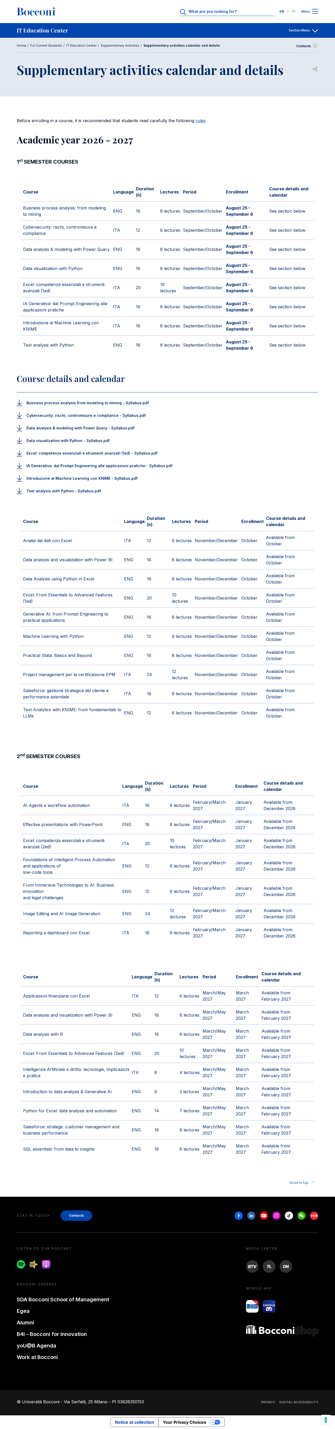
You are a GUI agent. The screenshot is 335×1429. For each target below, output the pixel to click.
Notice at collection (134, 1422)
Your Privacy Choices (184, 1422)
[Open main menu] (315, 11)
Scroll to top (299, 1183)
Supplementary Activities (120, 45)
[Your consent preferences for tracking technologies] (326, 1420)
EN (282, 11)
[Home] (36, 11)
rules (200, 120)
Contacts (303, 46)
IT (293, 11)
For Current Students (46, 45)
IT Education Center (81, 45)
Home (21, 45)
